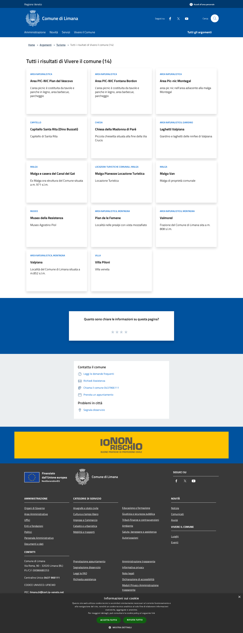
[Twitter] (177, 18)
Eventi (174, 542)
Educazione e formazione (136, 508)
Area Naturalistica (41, 74)
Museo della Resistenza (46, 217)
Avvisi (174, 520)
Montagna (124, 211)
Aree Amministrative (36, 514)
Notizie (175, 508)
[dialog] (121, 613)
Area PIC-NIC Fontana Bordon (116, 80)
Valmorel (166, 217)
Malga (34, 166)
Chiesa (98, 122)
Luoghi (175, 536)
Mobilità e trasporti (84, 532)
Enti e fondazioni (33, 526)
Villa (98, 255)
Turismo (60, 45)
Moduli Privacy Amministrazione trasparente (140, 587)
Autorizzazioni (130, 538)
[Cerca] (215, 18)
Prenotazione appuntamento (89, 561)
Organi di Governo (34, 508)
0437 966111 (52, 578)
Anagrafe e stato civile (85, 508)
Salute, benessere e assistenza (139, 532)
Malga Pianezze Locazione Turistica (119, 173)
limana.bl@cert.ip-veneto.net (47, 592)
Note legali (128, 573)
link (153, 613)
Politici (28, 532)
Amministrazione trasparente (138, 561)
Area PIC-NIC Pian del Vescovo (51, 80)
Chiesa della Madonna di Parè (115, 129)
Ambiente (127, 526)
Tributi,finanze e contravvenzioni (140, 520)
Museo (34, 211)
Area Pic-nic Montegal (175, 80)
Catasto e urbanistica (85, 526)
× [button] (239, 597)
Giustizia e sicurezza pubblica (138, 514)
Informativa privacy (133, 567)
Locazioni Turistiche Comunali (112, 166)
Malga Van (167, 173)
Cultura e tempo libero (85, 514)
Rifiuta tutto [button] (135, 619)
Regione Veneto (33, 4)
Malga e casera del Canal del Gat (52, 173)
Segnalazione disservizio (87, 567)
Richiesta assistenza (84, 579)
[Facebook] (168, 18)
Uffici (27, 520)
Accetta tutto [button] (108, 620)
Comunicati (177, 514)
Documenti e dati (33, 544)
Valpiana (36, 262)
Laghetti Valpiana (172, 129)
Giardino (188, 122)
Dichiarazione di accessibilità (138, 579)
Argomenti (46, 45)
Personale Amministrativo (39, 538)
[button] (121, 627)
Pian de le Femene (108, 217)
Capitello (35, 122)
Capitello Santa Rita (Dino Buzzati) (54, 129)
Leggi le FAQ (80, 573)
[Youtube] (185, 18)
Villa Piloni (102, 262)
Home (31, 45)
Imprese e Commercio (85, 520)
